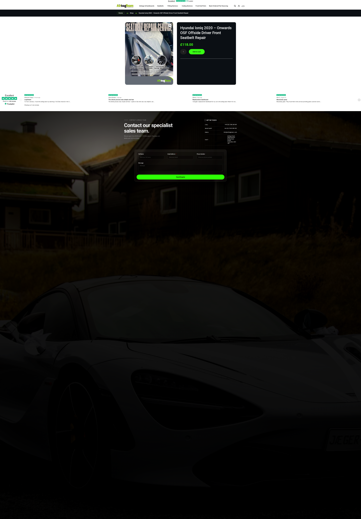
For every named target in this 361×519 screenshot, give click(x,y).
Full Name (141, 154)
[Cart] (243, 6)
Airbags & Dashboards (146, 6)
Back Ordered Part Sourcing (218, 6)
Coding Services (187, 6)
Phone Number (201, 154)
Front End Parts (201, 6)
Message (140, 163)
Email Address (172, 154)
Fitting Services (173, 6)
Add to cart (197, 52)
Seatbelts (160, 6)
